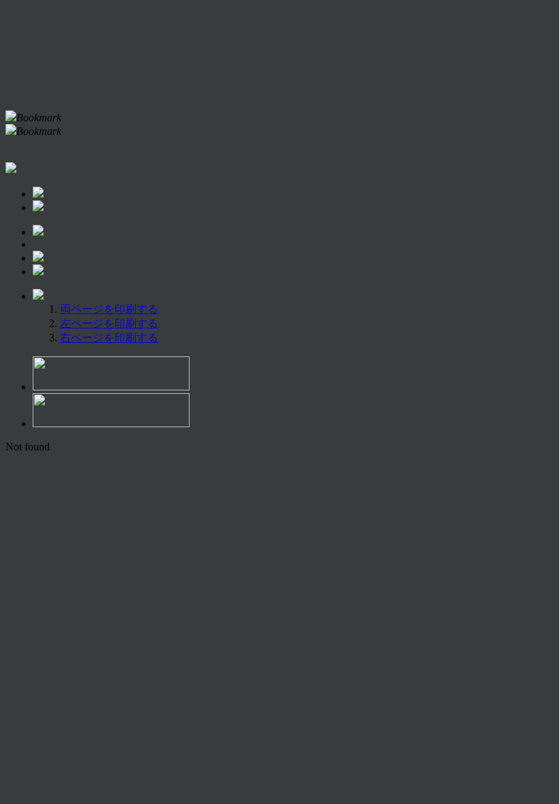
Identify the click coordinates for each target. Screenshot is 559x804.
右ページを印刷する (109, 337)
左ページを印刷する (109, 323)
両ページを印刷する (109, 309)
